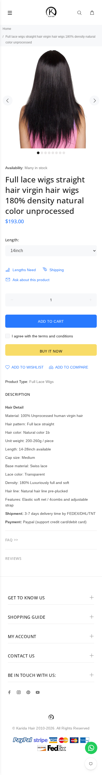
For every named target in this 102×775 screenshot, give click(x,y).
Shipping (56, 270)
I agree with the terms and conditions (42, 336)
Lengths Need (24, 270)
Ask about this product (31, 280)
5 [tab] (53, 153)
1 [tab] (38, 153)
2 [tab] (42, 153)
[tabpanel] (51, 97)
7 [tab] (60, 153)
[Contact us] (91, 748)
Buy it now (51, 351)
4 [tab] (49, 153)
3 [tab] (45, 153)
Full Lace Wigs (41, 382)
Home (7, 29)
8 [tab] (64, 153)
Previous (8, 100)
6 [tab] (56, 153)
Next (94, 100)
